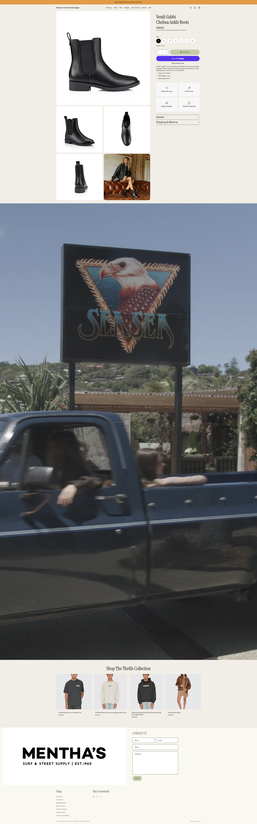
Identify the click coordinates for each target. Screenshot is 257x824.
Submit (137, 778)
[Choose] (88, 706)
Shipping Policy (61, 803)
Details (160, 117)
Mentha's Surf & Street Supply (69, 821)
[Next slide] (88, 691)
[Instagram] (97, 797)
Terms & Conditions (62, 815)
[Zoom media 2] (79, 129)
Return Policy (60, 806)
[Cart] (199, 8)
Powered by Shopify (84, 821)
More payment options (178, 63)
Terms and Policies (195, 821)
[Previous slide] (59, 691)
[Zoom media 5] (127, 177)
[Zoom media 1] (103, 58)
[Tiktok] (101, 797)
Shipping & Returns (167, 122)
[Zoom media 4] (79, 177)
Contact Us (59, 800)
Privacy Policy (60, 812)
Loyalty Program (61, 809)
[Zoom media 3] (127, 129)
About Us (59, 796)
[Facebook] (94, 797)
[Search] (191, 8)
